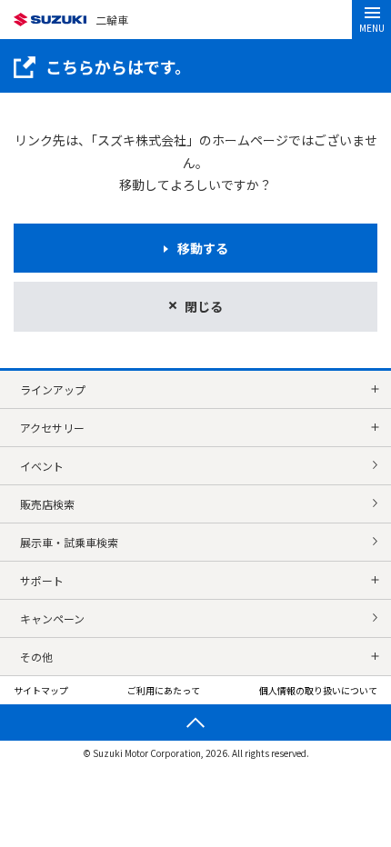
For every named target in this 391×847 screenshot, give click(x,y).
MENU (372, 28)
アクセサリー (52, 427)
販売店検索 (47, 504)
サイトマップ (41, 690)
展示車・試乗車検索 (69, 542)
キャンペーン (52, 618)
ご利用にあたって (163, 690)
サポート (42, 580)
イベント (42, 465)
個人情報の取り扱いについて (318, 690)
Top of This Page (195, 722)
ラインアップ (52, 389)
